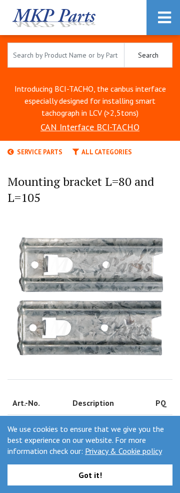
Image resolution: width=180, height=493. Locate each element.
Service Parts (38, 152)
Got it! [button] (90, 475)
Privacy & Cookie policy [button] (123, 451)
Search (148, 55)
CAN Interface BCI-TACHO (90, 127)
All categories (105, 152)
